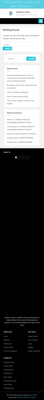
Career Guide (8, 366)
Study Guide (8, 384)
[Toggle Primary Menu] (40, 21)
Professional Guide (10, 381)
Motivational (8, 373)
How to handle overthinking (17, 92)
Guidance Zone (23, 12)
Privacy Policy (8, 347)
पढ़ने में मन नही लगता (27, 138)
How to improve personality (18, 96)
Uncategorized (9, 388)
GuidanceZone (12, 138)
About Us (7, 340)
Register (13, 6)
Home (6, 336)
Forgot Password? (25, 6)
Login (37, 2)
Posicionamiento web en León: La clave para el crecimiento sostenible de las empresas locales (21, 78)
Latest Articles (9, 370)
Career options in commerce (25, 134)
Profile (7, 2)
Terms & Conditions (10, 351)
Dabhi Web (33, 395)
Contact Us (7, 344)
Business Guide (9, 362)
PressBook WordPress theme (26, 397)
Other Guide (8, 377)
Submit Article (16, 2)
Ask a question (28, 2)
